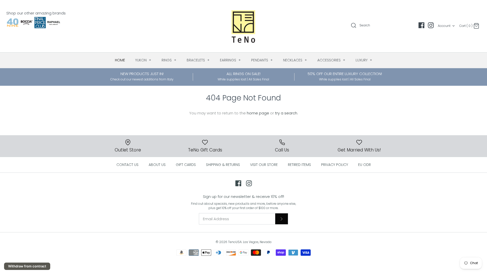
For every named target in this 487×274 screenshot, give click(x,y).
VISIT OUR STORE (264, 164)
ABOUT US (157, 164)
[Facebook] (421, 25)
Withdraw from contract (27, 266)
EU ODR (364, 164)
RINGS (169, 60)
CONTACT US (127, 164)
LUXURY (364, 60)
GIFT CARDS (186, 164)
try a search (286, 113)
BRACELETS (198, 60)
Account (444, 26)
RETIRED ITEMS (299, 164)
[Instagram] (431, 25)
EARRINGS (230, 60)
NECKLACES (295, 60)
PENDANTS (262, 60)
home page (258, 113)
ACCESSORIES (331, 60)
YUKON (143, 60)
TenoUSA (235, 242)
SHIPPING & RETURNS (223, 164)
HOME (120, 60)
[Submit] (281, 218)
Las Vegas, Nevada (257, 242)
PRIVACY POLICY (334, 164)
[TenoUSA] (243, 26)
